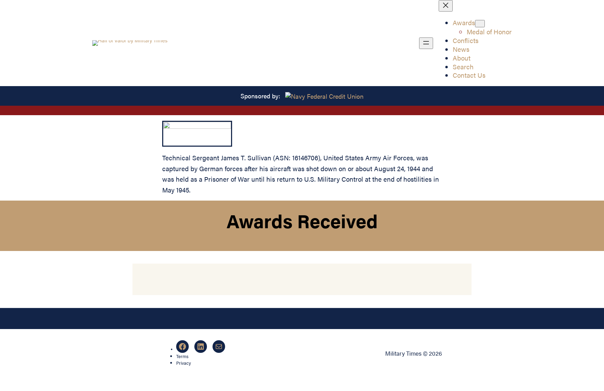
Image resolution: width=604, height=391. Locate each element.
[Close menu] (446, 6)
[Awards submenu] (480, 23)
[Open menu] (426, 43)
